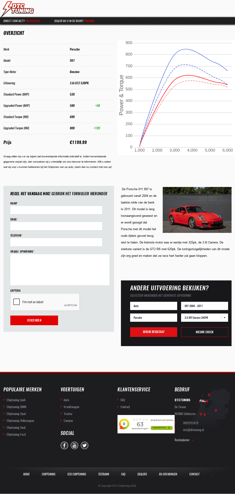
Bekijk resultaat (153, 332)
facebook (64, 445)
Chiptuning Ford (16, 434)
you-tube (74, 445)
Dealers (142, 474)
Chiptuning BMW (16, 406)
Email (14, 219)
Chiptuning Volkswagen (20, 420)
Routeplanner (182, 440)
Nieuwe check (204, 332)
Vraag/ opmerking (22, 251)
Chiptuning (48, 474)
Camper (68, 420)
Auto (66, 399)
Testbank (103, 474)
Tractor (68, 413)
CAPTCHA (15, 290)
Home (26, 474)
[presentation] (45, 302)
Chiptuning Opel (16, 413)
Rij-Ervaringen (168, 474)
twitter (84, 445)
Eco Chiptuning (76, 474)
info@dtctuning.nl (193, 429)
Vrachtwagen (71, 406)
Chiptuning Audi (15, 399)
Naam (14, 203)
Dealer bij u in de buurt (74, 21)
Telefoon (16, 235)
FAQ (122, 399)
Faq (123, 474)
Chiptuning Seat (16, 427)
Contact (125, 406)
